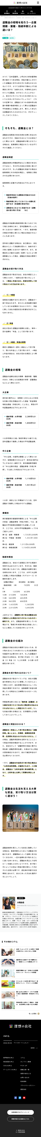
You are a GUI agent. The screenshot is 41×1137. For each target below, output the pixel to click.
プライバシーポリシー (27, 1085)
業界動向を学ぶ (8, 1057)
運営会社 (23, 1089)
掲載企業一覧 (24, 1069)
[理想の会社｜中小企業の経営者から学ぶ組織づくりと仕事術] (20, 3)
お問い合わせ (24, 1077)
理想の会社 (6, 16)
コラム (13, 16)
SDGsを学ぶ (7, 1065)
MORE (33, 1047)
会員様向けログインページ (20, 1112)
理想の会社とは (25, 1073)
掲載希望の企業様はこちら (20, 1119)
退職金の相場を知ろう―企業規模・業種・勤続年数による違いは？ (20, 17)
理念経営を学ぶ (8, 1061)
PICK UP (23, 1065)
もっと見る (33, 1013)
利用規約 (23, 1081)
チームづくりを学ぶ (10, 1069)
